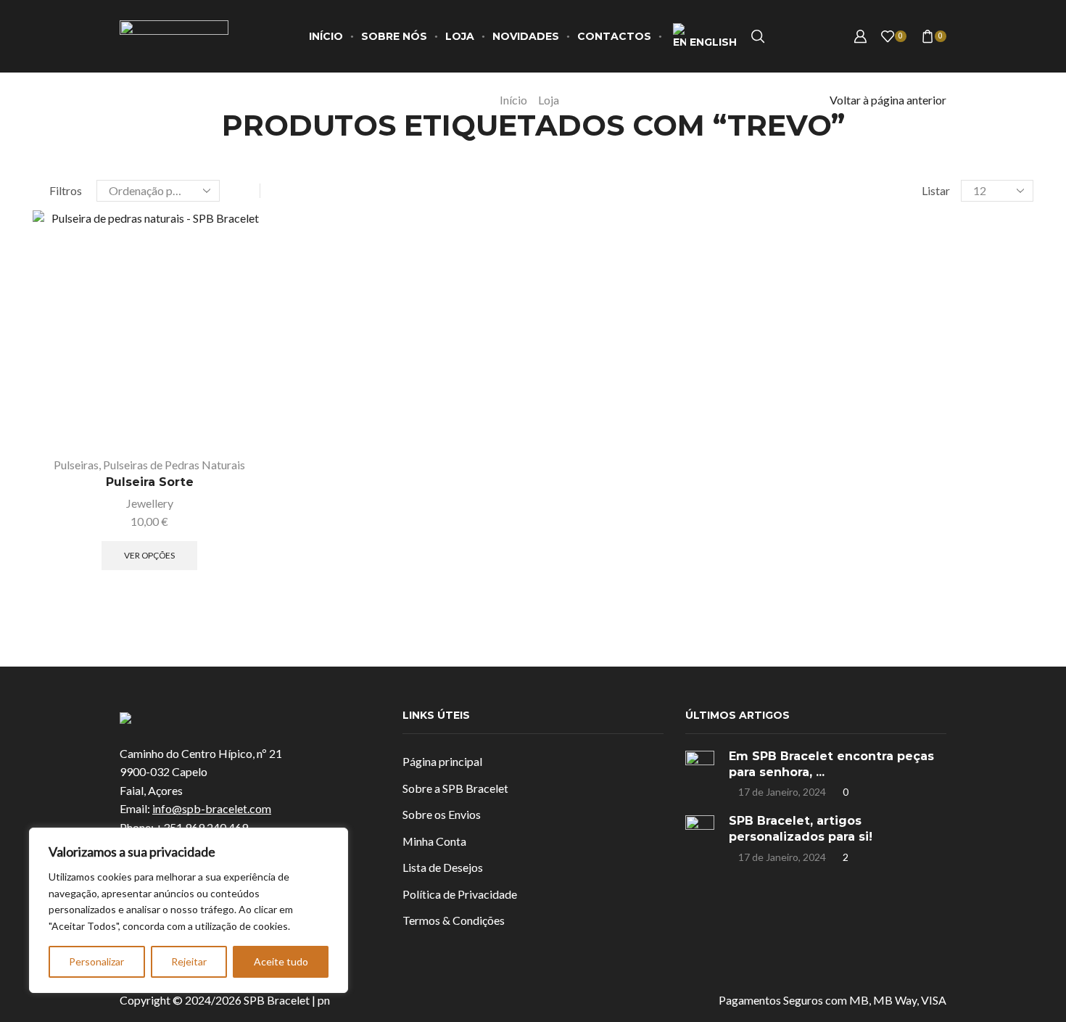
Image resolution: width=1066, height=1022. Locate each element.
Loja (459, 36)
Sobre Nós (394, 36)
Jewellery (149, 503)
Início (326, 36)
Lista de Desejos (442, 867)
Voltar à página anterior (888, 100)
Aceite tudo (281, 961)
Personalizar (96, 961)
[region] (188, 910)
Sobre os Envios (441, 814)
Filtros (65, 190)
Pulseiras (76, 464)
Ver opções (239, 381)
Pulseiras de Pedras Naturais (174, 464)
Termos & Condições (453, 920)
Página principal (442, 761)
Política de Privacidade (459, 894)
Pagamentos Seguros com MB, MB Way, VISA (832, 1000)
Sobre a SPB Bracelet (455, 788)
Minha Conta (434, 841)
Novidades (525, 36)
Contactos (614, 36)
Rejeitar (189, 961)
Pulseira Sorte (150, 482)
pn (324, 1000)
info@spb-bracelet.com (211, 808)
